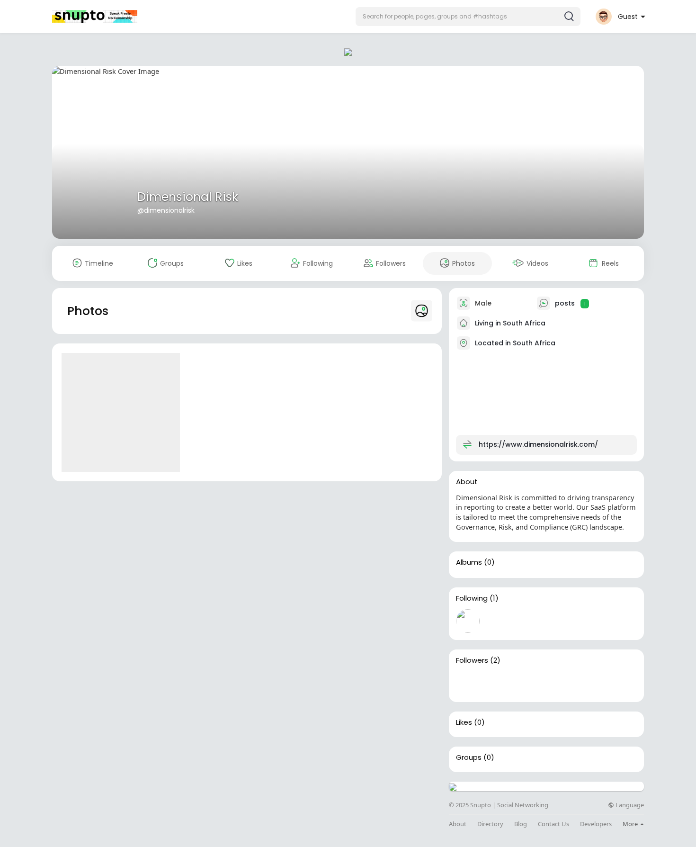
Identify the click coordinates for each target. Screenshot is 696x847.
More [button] (631, 824)
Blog (520, 824)
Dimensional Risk (187, 197)
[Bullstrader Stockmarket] (468, 621)
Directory (490, 824)
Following (472, 598)
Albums (469, 562)
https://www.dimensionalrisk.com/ (538, 444)
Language (629, 805)
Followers (472, 660)
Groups (469, 757)
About (457, 824)
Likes (464, 722)
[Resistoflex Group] (498, 683)
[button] (468, 16)
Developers (596, 824)
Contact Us (553, 824)
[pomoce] (468, 683)
